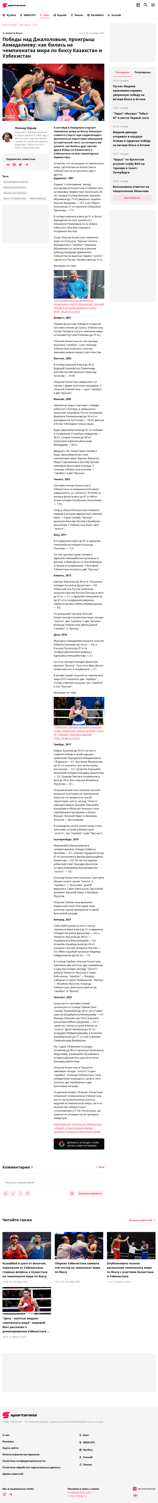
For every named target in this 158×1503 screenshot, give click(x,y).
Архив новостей (12, 1474)
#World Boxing (37, 198)
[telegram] (10, 1494)
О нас (6, 1435)
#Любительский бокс (15, 187)
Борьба (62, 15)
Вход (101, 1167)
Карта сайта (10, 1448)
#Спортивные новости (16, 181)
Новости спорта (9, 25)
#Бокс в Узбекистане (15, 198)
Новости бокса (14, 33)
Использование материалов (21, 1454)
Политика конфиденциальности (24, 1461)
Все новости (25, 25)
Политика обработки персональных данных (31, 1467)
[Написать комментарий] (53, 1183)
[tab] (122, 73)
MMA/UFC (30, 15)
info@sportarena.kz (79, 1492)
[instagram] (4, 1494)
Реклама (8, 1441)
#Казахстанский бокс (15, 192)
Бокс (47, 15)
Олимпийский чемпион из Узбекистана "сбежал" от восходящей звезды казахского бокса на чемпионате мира (78, 1128)
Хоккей (116, 15)
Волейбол (97, 15)
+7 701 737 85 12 (77, 1496)
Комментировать (90, 1193)
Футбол (11, 15)
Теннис (78, 15)
